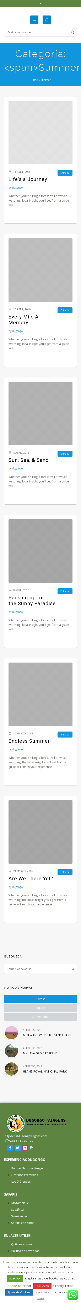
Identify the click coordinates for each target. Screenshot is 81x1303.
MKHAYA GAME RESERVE (40, 1053)
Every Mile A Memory (24, 319)
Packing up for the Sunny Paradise (32, 600)
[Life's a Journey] (40, 132)
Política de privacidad (25, 1251)
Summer (46, 80)
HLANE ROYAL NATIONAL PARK (45, 1071)
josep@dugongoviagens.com (27, 1136)
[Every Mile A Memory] (40, 270)
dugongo (17, 187)
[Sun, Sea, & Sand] (40, 413)
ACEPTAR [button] (14, 1278)
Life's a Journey (28, 179)
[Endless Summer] (40, 694)
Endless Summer (29, 741)
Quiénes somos (21, 1244)
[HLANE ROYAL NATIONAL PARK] (11, 1069)
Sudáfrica (17, 1210)
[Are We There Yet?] (40, 832)
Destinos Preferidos (24, 1175)
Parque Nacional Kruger (27, 1168)
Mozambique (20, 1203)
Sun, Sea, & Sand (29, 460)
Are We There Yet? (31, 878)
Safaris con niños (22, 1223)
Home (34, 80)
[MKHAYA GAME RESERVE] (11, 1050)
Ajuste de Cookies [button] (19, 1292)
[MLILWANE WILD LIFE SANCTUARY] (11, 1032)
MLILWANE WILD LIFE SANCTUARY (47, 1035)
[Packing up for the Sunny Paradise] (40, 551)
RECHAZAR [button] (42, 1286)
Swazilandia (19, 1216)
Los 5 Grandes (21, 1181)
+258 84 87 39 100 (20, 1141)
